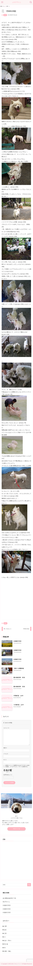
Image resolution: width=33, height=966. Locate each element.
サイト (5, 759)
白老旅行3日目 (7, 905)
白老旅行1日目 (7, 912)
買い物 (6, 944)
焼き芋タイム (6, 901)
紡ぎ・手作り (7, 940)
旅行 (5, 15)
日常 (5, 933)
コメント (6, 727)
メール (5, 753)
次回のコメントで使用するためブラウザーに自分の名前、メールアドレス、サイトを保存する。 (17, 766)
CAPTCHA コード (7, 774)
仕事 (5, 926)
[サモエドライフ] (16, 2)
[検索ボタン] (31, 2)
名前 (5, 747)
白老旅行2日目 (7, 909)
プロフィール (16, 828)
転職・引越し (7, 951)
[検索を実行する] (29, 884)
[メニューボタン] (2, 2)
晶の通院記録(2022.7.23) (9, 898)
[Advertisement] (16, 600)
